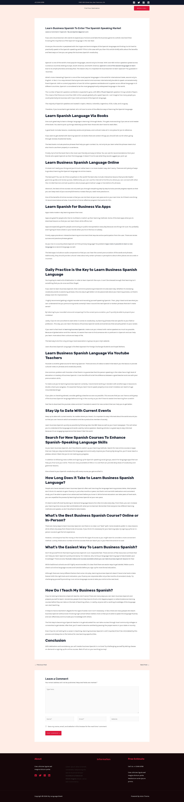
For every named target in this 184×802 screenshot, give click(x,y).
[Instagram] (144, 2)
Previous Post (41, 665)
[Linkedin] (148, 2)
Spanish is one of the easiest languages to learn (118, 66)
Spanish (63, 32)
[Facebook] (134, 2)
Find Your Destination (92, 8)
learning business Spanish (74, 329)
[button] (142, 8)
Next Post (144, 665)
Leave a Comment (52, 32)
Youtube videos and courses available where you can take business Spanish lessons (97, 559)
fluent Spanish (107, 92)
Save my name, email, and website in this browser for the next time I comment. (77, 726)
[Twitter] (139, 2)
